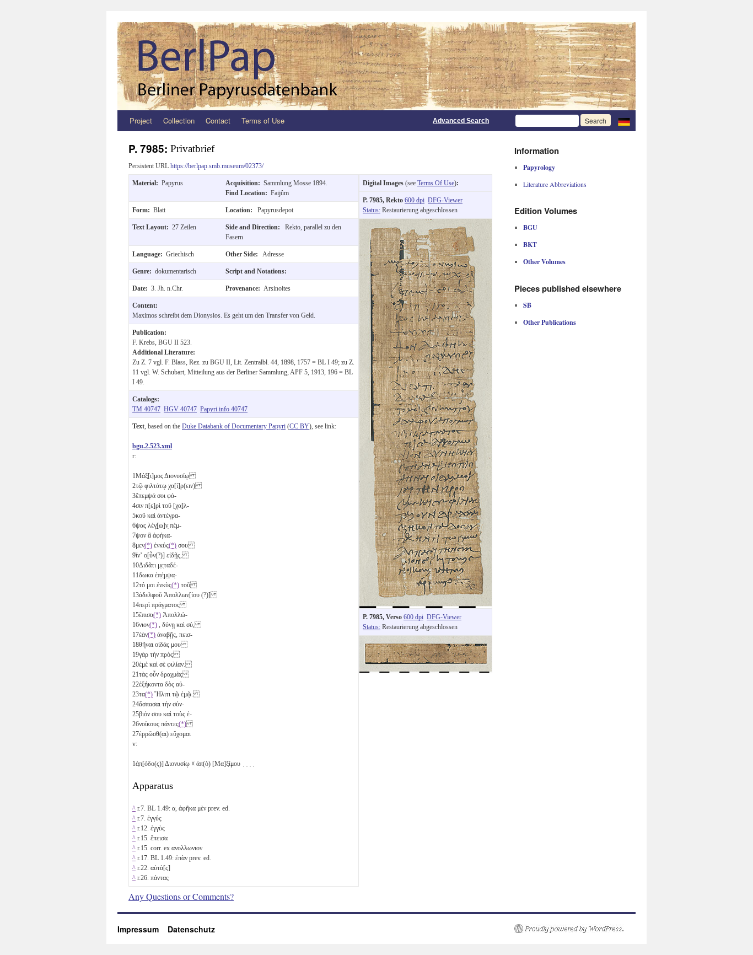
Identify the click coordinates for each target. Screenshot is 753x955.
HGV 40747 (180, 409)
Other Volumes (544, 261)
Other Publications (549, 322)
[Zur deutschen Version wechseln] (624, 120)
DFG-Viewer (445, 200)
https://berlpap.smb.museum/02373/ (216, 166)
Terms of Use (262, 120)
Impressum (142, 929)
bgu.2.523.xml (152, 446)
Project (141, 120)
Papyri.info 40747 (224, 409)
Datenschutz (191, 929)
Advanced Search (461, 121)
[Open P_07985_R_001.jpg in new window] (425, 224)
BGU (530, 227)
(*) (148, 545)
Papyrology (539, 167)
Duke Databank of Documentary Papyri (234, 426)
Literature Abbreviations (555, 184)
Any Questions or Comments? (181, 896)
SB (527, 305)
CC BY (299, 426)
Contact (218, 120)
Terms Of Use (435, 183)
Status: (371, 210)
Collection (179, 120)
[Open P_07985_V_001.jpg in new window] (425, 641)
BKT (530, 244)
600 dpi (414, 200)
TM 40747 (146, 409)
